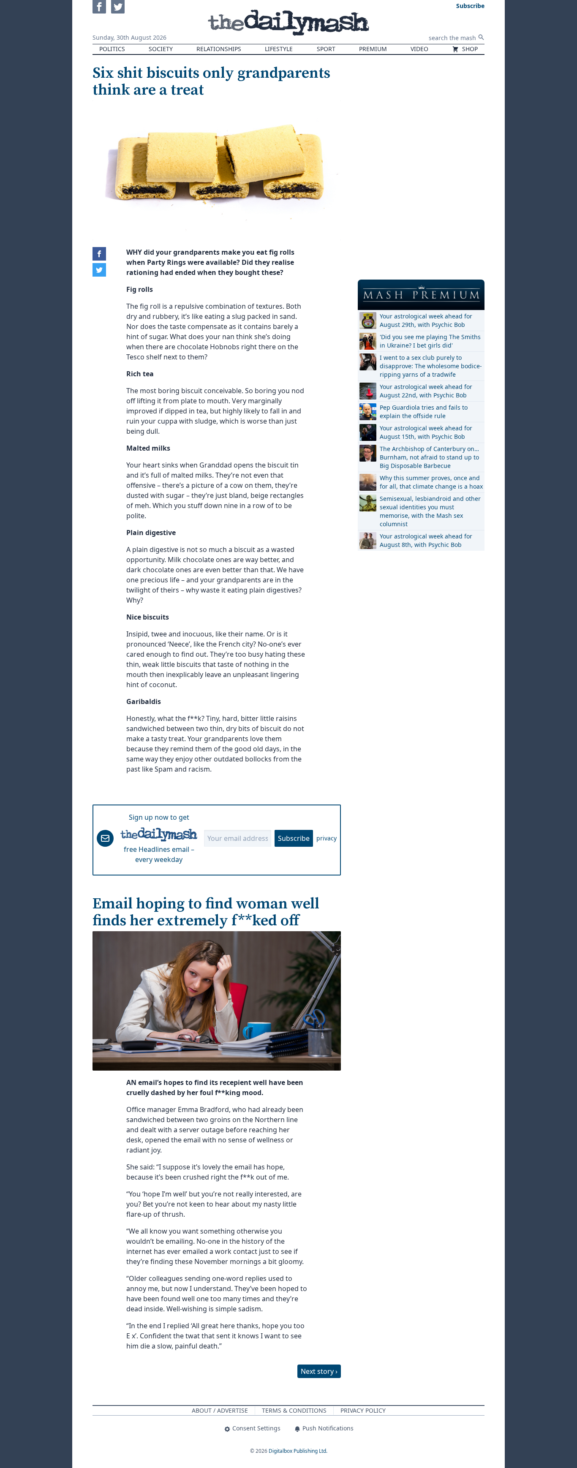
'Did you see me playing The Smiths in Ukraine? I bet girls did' (430, 341)
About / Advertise (220, 1410)
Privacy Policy (363, 1410)
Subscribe (294, 838)
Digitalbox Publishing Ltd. (298, 1450)
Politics (112, 49)
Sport (326, 49)
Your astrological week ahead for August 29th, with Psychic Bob (426, 320)
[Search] (481, 37)
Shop (469, 49)
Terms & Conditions (294, 1410)
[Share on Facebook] (99, 254)
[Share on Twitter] (99, 270)
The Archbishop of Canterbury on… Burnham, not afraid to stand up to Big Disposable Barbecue (429, 457)
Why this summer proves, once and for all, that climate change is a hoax (431, 482)
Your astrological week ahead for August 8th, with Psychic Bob (426, 540)
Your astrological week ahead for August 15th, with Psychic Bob (426, 432)
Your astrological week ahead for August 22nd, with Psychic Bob (426, 391)
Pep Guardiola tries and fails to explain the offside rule (424, 411)
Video (419, 49)
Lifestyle (279, 49)
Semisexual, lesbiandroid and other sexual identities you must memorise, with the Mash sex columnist (430, 511)
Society (161, 49)
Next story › (319, 1371)
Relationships (218, 49)
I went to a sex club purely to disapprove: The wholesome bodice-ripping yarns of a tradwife (431, 365)
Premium (373, 49)
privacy (326, 838)
